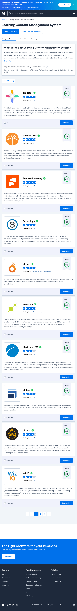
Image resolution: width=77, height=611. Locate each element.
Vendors (5, 581)
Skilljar (26, 389)
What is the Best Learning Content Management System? (37, 47)
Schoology (29, 221)
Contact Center (32, 581)
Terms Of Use (56, 578)
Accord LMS (30, 135)
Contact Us (6, 578)
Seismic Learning (32, 178)
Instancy (28, 304)
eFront (26, 264)
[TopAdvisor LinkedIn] (74, 605)
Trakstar (27, 92)
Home (4, 574)
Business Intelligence (34, 585)
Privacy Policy (56, 574)
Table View (24, 39)
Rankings (34, 39)
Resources (5, 585)
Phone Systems (31, 574)
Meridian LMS (30, 347)
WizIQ (26, 473)
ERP (27, 592)
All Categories (31, 596)
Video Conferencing (33, 578)
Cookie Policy (56, 581)
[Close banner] (73, 5)
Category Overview (9, 39)
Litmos (27, 430)
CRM (28, 589)
